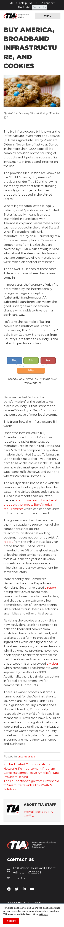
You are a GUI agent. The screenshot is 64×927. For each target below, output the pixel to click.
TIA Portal (24, 7)
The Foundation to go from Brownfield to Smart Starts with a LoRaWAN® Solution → (31, 785)
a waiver (52, 663)
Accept (11, 921)
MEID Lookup (18, 3)
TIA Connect (47, 3)
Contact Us (39, 7)
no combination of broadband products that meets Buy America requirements (30, 505)
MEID (33, 3)
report (8, 542)
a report (50, 587)
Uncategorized (26, 756)
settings (43, 914)
